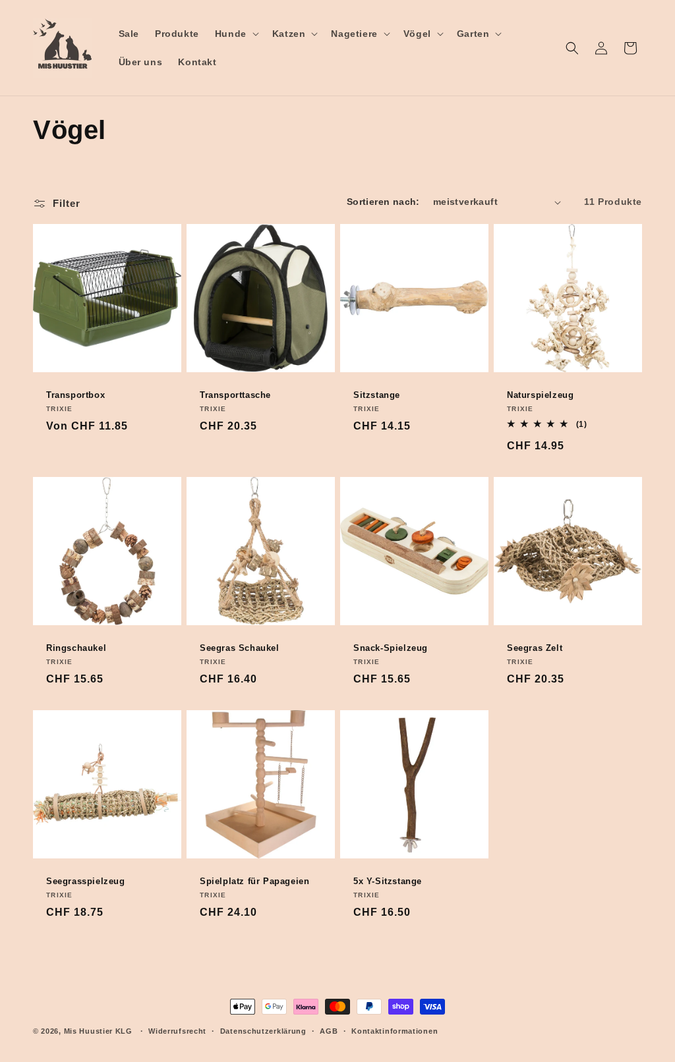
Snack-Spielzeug (390, 648)
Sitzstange (376, 395)
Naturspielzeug (540, 395)
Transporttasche (235, 395)
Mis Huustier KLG (98, 1031)
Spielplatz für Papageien (254, 881)
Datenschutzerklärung (263, 1031)
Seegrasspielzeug (85, 881)
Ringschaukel (76, 648)
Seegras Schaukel (239, 648)
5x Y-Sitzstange (387, 881)
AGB (329, 1031)
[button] (235, 33)
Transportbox (75, 395)
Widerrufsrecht (177, 1031)
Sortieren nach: (383, 201)
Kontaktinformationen (394, 1031)
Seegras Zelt (534, 648)
